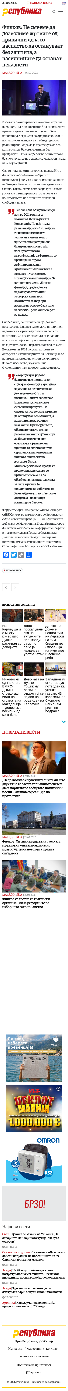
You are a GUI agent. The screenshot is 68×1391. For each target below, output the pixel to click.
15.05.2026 (30, 837)
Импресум (15, 1348)
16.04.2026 (30, 895)
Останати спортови (16, 1252)
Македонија (12, 72)
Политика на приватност (34, 1365)
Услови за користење (34, 1356)
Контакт (51, 1348)
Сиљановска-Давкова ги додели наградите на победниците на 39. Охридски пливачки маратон (34, 1256)
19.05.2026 (30, 776)
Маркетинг (34, 1348)
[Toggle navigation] (61, 11)
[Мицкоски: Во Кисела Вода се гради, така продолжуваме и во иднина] (15, 587)
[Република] (22, 11)
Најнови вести (16, 1227)
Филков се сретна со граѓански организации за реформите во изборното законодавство (26, 903)
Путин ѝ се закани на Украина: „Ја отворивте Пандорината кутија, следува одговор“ (30, 1238)
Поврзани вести (21, 732)
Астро (6, 1270)
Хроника (8, 1302)
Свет (5, 1234)
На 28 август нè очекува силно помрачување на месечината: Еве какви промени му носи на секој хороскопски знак (33, 1274)
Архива (34, 1372)
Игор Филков (13, 571)
